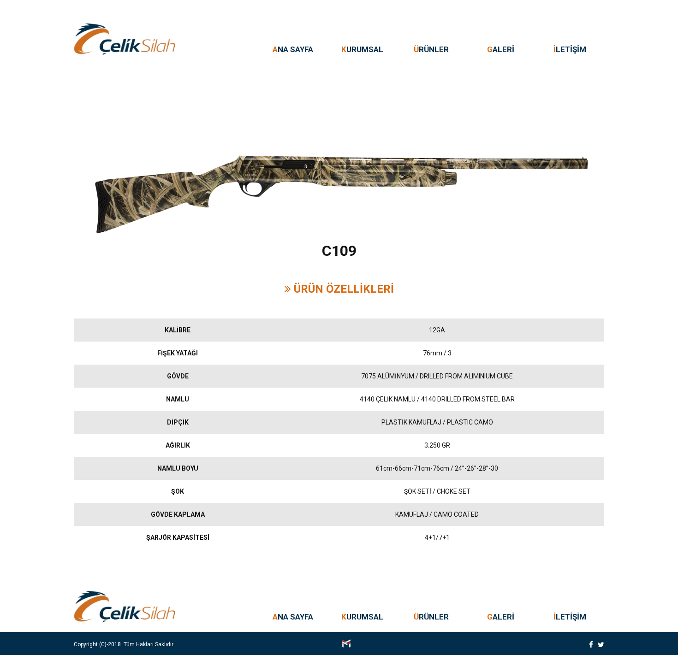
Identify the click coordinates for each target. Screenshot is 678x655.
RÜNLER (431, 49)
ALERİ (500, 49)
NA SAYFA (293, 49)
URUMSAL (362, 49)
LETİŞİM (569, 49)
